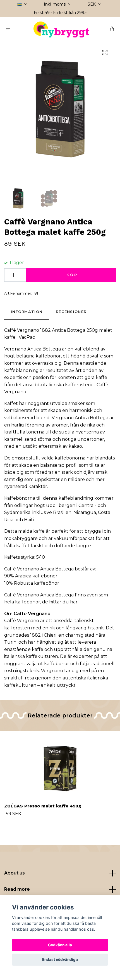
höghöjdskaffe (87, 356)
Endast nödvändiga (60, 959)
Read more (17, 889)
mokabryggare (21, 538)
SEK (92, 4)
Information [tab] (26, 312)
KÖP (72, 275)
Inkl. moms (55, 4)
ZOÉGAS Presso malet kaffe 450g (42, 806)
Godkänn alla (60, 945)
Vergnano (28, 330)
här (74, 602)
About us (14, 873)
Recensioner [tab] (71, 312)
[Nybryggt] (61, 30)
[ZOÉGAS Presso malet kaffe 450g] (60, 766)
